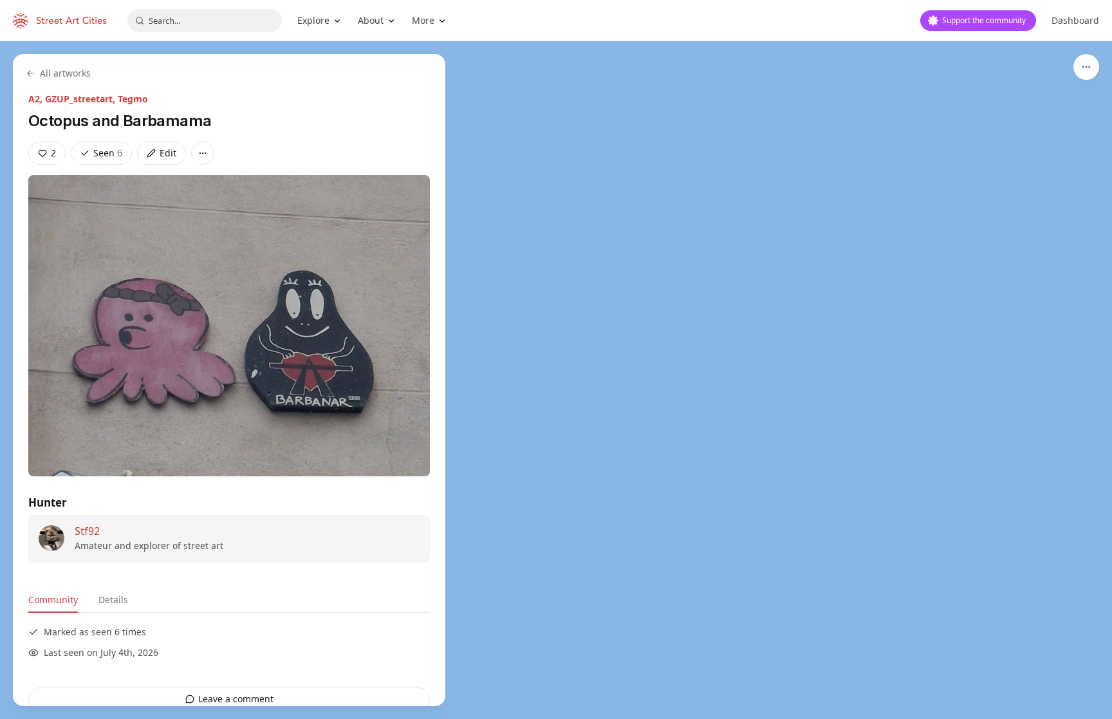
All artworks (65, 73)
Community (53, 599)
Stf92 (87, 531)
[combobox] (204, 20)
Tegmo (133, 99)
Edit (168, 153)
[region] (556, 380)
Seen (107, 153)
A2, (36, 99)
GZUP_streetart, (81, 99)
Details (113, 599)
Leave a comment (235, 699)
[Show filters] (1086, 67)
